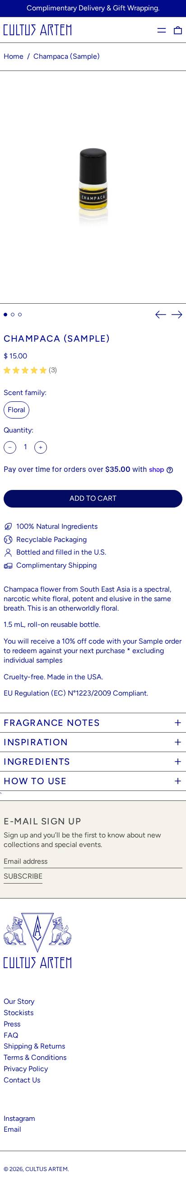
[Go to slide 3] (20, 314)
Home (13, 56)
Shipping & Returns (34, 1046)
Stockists (18, 1012)
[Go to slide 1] (5, 314)
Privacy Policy (26, 1068)
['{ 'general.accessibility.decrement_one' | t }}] (10, 447)
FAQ (11, 1035)
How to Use (35, 781)
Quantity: (18, 430)
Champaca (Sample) (66, 56)
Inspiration (36, 742)
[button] (177, 30)
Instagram (19, 1118)
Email (12, 1129)
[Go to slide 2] (12, 314)
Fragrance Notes (52, 722)
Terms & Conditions (35, 1057)
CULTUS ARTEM (46, 1169)
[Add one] (40, 447)
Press (12, 1024)
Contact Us (22, 1080)
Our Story (19, 1001)
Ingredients (37, 761)
